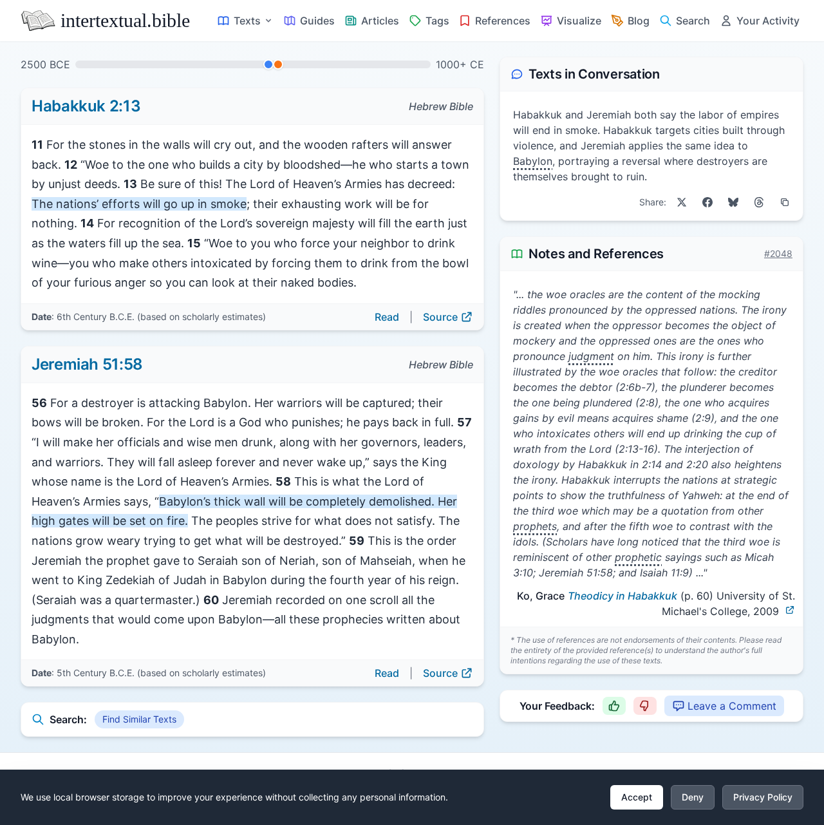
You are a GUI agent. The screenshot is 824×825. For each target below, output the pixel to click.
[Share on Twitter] (681, 202)
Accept (636, 797)
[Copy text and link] (784, 202)
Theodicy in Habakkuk (622, 595)
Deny (693, 797)
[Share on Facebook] (707, 202)
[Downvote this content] (645, 706)
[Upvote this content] (614, 706)
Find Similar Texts (139, 719)
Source (440, 316)
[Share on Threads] (759, 202)
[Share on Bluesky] (733, 202)
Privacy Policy (762, 797)
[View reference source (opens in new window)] (790, 610)
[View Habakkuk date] (268, 64)
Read (387, 316)
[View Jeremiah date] (278, 64)
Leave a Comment (732, 705)
